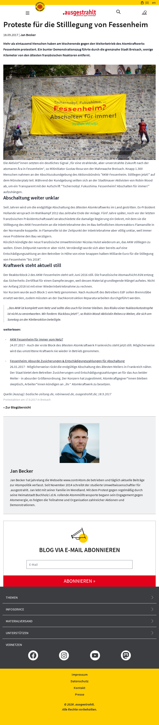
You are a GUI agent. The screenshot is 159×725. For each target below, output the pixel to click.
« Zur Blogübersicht (17, 407)
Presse (79, 694)
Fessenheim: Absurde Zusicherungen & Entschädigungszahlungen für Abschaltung (67, 361)
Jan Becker (28, 35)
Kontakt (79, 688)
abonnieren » (79, 581)
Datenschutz (79, 681)
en (154, 2)
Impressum (80, 674)
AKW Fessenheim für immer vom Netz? (36, 339)
